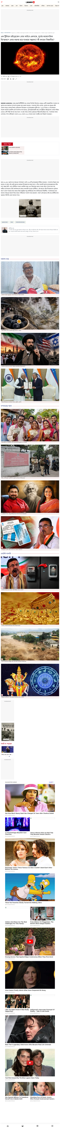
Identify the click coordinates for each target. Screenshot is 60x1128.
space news (5, 222)
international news (20, 222)
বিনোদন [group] (26, 6)
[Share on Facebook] (8, 79)
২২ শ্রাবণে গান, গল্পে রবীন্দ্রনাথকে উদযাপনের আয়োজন (13, 514)
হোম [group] (2, 6)
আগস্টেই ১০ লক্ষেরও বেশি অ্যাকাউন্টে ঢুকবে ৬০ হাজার (14, 442)
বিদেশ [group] (21, 6)
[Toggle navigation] (2, 2)
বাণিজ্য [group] (42, 6)
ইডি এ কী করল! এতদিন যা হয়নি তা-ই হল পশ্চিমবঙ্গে (13, 478)
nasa (12, 222)
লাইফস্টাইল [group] (36, 6)
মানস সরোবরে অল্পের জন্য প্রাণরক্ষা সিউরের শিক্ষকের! (13, 661)
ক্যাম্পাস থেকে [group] (50, 6)
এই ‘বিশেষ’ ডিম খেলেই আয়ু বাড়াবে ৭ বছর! (11, 330)
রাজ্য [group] (12, 6)
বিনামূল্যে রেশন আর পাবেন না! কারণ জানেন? (11, 550)
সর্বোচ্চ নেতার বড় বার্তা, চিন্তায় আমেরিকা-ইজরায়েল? (13, 366)
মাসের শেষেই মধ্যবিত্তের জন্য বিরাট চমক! (10, 626)
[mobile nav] (7, 1126)
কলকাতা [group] (7, 6)
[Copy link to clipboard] (16, 79)
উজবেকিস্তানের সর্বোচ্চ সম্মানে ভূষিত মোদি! (11, 402)
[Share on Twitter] (10, 79)
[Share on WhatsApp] (13, 79)
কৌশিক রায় (5, 76)
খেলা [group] (31, 6)
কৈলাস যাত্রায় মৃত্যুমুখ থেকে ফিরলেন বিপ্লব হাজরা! (12, 295)
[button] (58, 2)
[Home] (30, 2)
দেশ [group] (16, 6)
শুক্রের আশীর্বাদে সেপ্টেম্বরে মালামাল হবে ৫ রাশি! (12, 697)
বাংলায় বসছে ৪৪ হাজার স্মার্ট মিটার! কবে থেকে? (12, 590)
